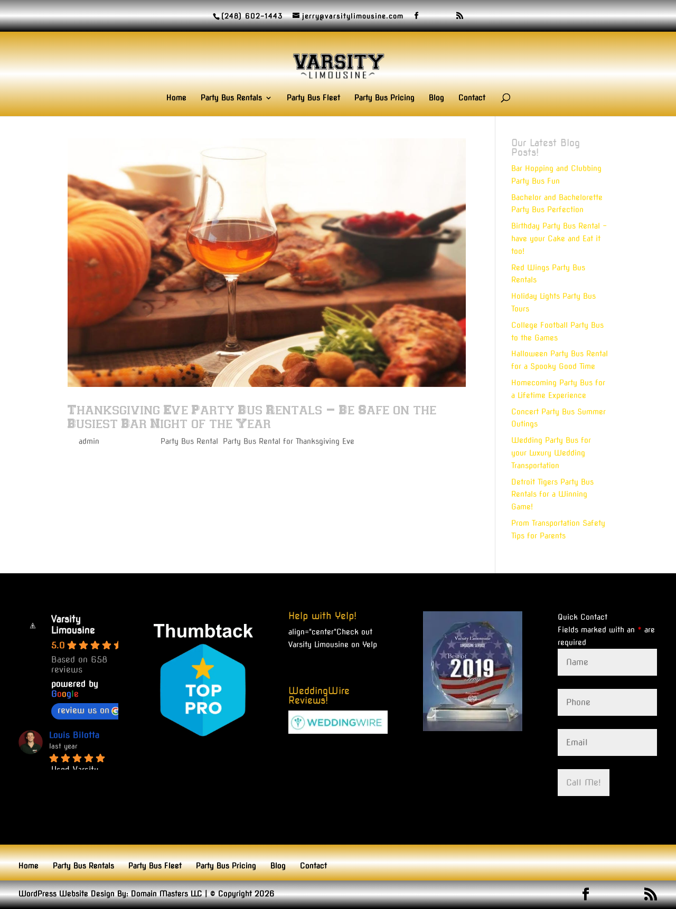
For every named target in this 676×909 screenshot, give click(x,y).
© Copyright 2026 (242, 893)
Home (176, 98)
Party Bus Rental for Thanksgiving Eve (288, 441)
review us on (83, 710)
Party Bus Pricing (384, 98)
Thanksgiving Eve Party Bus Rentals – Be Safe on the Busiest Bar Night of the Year (252, 416)
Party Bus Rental (189, 441)
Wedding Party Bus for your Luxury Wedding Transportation (551, 453)
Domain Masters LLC (166, 893)
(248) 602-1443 (252, 16)
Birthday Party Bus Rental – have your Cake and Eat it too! (559, 238)
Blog (436, 98)
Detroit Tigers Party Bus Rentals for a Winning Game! (552, 495)
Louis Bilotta (74, 735)
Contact (471, 98)
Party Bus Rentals (231, 98)
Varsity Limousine (73, 624)
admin (89, 441)
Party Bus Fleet (313, 98)
